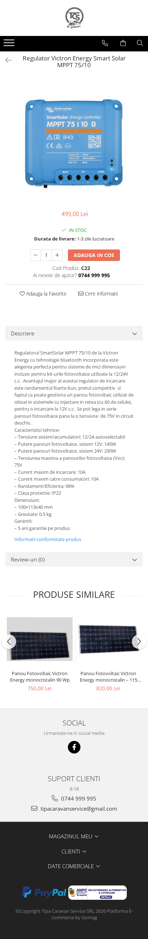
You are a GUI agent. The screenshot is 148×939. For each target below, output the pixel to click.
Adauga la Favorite (45, 293)
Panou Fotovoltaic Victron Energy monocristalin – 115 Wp (108, 676)
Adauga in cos (94, 255)
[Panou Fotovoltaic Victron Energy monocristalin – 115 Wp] (108, 639)
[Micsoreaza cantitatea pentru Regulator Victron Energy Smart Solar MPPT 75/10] (35, 255)
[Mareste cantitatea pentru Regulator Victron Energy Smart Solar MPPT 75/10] (57, 255)
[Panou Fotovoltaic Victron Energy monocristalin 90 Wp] (40, 639)
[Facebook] (74, 747)
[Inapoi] (5, 60)
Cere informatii (100, 293)
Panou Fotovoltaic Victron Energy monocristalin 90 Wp (40, 676)
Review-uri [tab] (28, 559)
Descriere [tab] (22, 333)
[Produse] (10, 45)
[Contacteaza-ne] (105, 43)
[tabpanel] (74, 140)
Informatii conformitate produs (47, 539)
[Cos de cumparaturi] (123, 43)
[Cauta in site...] (140, 43)
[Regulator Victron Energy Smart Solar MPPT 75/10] (74, 140)
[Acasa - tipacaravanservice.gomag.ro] (74, 18)
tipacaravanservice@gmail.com (78, 808)
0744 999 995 (78, 798)
